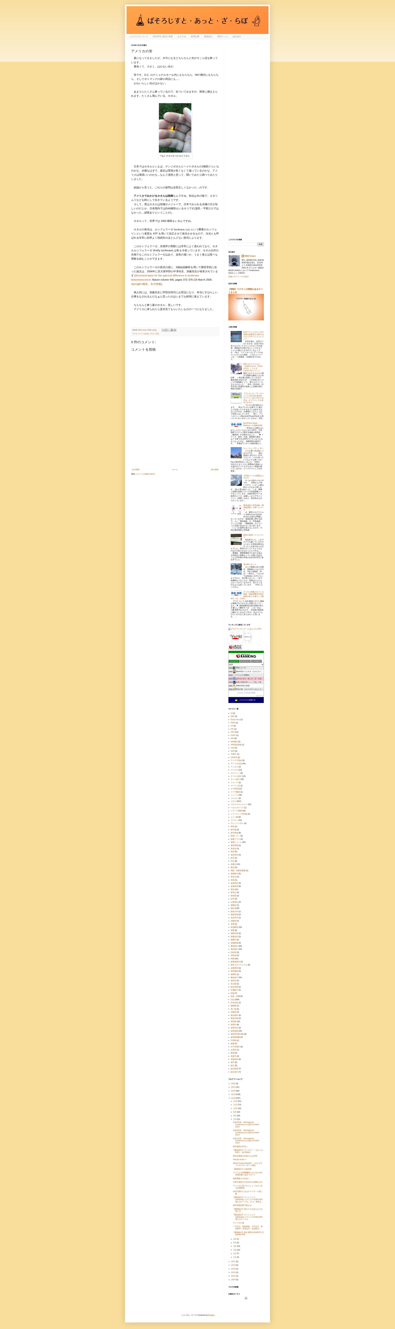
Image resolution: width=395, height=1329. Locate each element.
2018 (233, 1098)
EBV (232, 716)
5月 (235, 1243)
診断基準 (234, 968)
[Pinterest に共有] (175, 330)
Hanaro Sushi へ (240, 1159)
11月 (235, 1105)
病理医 (233, 1021)
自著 (232, 924)
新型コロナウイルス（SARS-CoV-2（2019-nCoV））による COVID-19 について (253, 367)
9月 (235, 1112)
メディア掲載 (236, 811)
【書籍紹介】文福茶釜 (242, 1169)
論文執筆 (234, 1069)
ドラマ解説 (235, 792)
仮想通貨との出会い (241, 1178)
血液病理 (234, 886)
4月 (235, 1246)
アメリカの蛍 (238, 1223)
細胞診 (233, 905)
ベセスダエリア (237, 808)
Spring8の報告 (139, 284)
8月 (235, 1116)
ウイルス (234, 770)
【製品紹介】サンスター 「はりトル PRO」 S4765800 (248, 1151)
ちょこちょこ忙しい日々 (253, 448)
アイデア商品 (236, 760)
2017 (233, 1262)
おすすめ (181, 36)
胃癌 (232, 826)
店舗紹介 (234, 990)
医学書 (233, 830)
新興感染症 (235, 962)
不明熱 (233, 1040)
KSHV (233, 735)
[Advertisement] (175, 443)
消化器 (233, 955)
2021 (233, 1087)
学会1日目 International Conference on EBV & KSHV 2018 (246, 1140)
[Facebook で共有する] (172, 330)
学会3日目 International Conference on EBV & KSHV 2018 (246, 1124)
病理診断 (195, 36)
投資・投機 (235, 996)
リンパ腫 (234, 817)
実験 (232, 930)
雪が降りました (249, 564)
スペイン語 (235, 786)
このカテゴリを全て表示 (246, 693)
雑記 (232, 908)
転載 (232, 993)
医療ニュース (236, 842)
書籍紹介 (208, 36)
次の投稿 (135, 469)
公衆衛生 (234, 902)
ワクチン (234, 820)
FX (232, 726)
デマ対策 (234, 789)
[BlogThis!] (166, 330)
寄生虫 (233, 877)
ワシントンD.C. (237, 823)
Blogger (211, 1315)
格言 (232, 858)
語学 (232, 899)
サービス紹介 (236, 776)
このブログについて (138, 36)
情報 (232, 959)
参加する (260, 695)
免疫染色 (234, 1059)
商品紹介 (234, 949)
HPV (233, 732)
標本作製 (234, 1018)
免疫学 (233, 1056)
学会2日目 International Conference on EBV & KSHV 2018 (246, 1132)
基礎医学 (234, 874)
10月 (235, 1108)
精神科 (233, 974)
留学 (232, 1062)
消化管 (233, 952)
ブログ (152, 334)
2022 (233, 1084)
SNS (233, 751)
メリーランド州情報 (239, 814)
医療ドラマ (235, 839)
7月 (235, 1119)
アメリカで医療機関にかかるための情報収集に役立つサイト (248, 1174)
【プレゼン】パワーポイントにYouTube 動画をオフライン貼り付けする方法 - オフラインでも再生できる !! (253, 398)
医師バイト (235, 836)
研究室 (233, 896)
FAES (233, 723)
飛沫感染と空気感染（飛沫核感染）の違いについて (253, 507)
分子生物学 (235, 1047)
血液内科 (234, 883)
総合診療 (234, 987)
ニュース (234, 795)
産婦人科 (234, 911)
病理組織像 (235, 1037)
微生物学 (234, 1015)
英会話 (233, 848)
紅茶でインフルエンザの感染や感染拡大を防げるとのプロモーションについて (253, 335)
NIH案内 (234, 742)
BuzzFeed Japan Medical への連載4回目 (253, 424)
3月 (235, 1250)
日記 (157, 334)
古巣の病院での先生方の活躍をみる (248, 1182)
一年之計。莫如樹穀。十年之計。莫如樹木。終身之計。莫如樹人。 (248, 1227)
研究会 (233, 892)
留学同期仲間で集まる (242, 1205)
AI (231, 713)
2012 (233, 1276)
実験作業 (234, 933)
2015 (233, 1269)
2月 (235, 1253)
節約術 (233, 980)
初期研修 (234, 943)
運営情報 (234, 845)
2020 (233, 1091)
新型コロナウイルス (239, 965)
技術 (232, 880)
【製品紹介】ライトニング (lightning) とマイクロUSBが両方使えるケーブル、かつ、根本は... (248, 1199)
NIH (232, 738)
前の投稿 (214, 469)
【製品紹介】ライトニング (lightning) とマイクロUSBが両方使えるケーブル (248, 1217)
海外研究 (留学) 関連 (163, 36)
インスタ (234, 767)
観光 (232, 867)
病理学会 (234, 1028)
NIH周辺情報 (236, 745)
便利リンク (222, 36)
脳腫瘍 (233, 1006)
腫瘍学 (233, 940)
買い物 (233, 1009)
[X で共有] (169, 330)
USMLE (234, 757)
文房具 (233, 1050)
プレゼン (234, 798)
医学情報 (234, 833)
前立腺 (233, 984)
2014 (233, 1272)
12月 (235, 1101)
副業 (232, 1043)
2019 (233, 1094)
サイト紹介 (235, 779)
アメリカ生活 (143, 334)
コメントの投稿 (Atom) (145, 474)
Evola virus (235, 719)
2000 (233, 1280)
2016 (233, 1265)
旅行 (232, 1065)
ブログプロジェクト (239, 804)
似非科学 (234, 918)
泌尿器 (233, 1012)
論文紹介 (237, 36)
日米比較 (234, 1003)
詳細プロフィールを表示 (238, 276)
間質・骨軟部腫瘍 (238, 870)
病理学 (233, 1025)
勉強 (232, 1053)
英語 (232, 852)
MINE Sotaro (250, 256)
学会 (232, 861)
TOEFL (234, 754)
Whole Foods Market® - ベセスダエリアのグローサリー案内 (247, 1164)
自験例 (233, 921)
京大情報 (155, 284)
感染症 (233, 864)
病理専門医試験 (237, 1034)
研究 (232, 889)
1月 (235, 1257)
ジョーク (234, 782)
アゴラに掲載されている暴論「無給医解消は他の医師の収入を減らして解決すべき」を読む (247, 595)
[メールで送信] (163, 330)
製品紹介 (234, 977)
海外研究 (234, 855)
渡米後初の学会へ (240, 1146)
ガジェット (235, 773)
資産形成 (234, 914)
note (232, 748)
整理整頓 (234, 971)
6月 (235, 1239)
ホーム (175, 469)
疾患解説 (234, 927)
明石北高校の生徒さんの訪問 (245, 1156)
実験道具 (234, 937)
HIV (232, 729)
